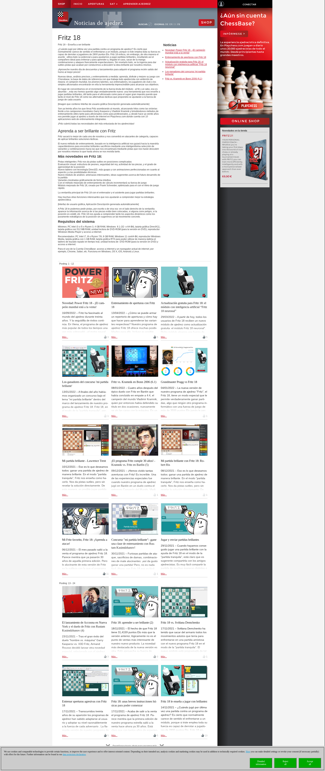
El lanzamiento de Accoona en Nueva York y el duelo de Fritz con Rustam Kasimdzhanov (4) (84, 626)
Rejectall (285, 763)
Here (248, 751)
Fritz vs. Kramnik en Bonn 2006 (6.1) (183, 78)
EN (171, 24)
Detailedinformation (261, 763)
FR (178, 24)
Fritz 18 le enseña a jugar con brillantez (184, 701)
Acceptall (310, 763)
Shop (61, 4)
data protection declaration (74, 754)
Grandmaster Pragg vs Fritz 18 (179, 382)
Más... (65, 337)
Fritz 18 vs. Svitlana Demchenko (180, 622)
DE (167, 24)
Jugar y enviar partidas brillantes (180, 539)
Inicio (78, 3)
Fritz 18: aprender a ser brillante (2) (132, 622)
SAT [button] (113, 3)
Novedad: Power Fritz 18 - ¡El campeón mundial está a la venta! (185, 51)
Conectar (249, 4)
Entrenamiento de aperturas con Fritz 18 (185, 57)
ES (175, 24)
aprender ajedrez (137, 3)
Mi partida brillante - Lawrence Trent (84, 460)
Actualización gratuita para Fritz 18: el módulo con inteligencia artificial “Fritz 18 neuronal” (186, 64)
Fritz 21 (227, 135)
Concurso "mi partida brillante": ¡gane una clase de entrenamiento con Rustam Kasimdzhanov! (133, 543)
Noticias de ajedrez (98, 23)
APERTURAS (96, 3)
